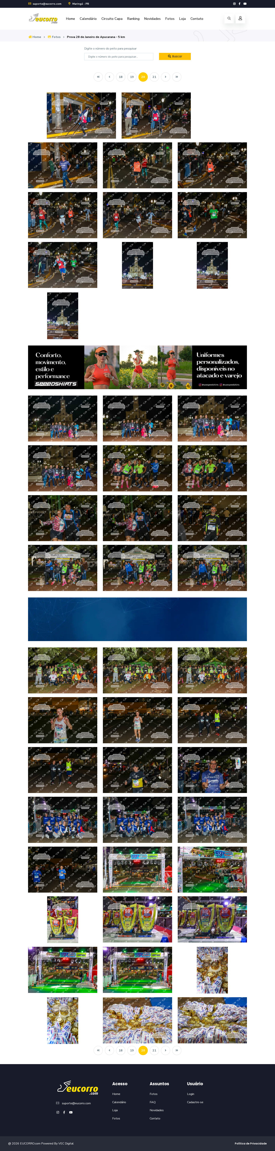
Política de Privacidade (251, 1143)
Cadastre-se (195, 1102)
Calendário (88, 18)
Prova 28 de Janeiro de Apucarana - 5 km (96, 37)
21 (154, 77)
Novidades (152, 18)
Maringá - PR (80, 4)
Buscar (176, 56)
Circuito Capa (112, 18)
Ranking (133, 18)
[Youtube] (245, 4)
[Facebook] (240, 4)
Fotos (170, 18)
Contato (196, 18)
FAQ (153, 1102)
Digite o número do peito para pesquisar (110, 49)
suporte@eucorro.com (46, 4)
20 (143, 77)
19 (132, 77)
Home (70, 18)
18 (121, 77)
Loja (182, 18)
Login (190, 1094)
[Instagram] (234, 4)
